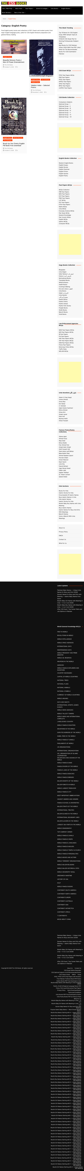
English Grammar (64, 169)
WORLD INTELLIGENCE (64, 639)
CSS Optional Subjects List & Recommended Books (66, 972)
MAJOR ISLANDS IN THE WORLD (67, 814)
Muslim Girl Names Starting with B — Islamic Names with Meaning (66, 1095)
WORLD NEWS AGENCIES (65, 710)
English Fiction (63, 171)
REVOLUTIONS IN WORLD (65, 635)
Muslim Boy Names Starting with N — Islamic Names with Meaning (66, 1052)
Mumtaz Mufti (63, 418)
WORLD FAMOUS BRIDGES (65, 777)
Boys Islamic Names (65, 508)
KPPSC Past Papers (65, 81)
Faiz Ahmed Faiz (64, 445)
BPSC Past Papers (64, 86)
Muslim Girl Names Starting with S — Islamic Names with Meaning (66, 1146)
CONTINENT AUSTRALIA (65, 901)
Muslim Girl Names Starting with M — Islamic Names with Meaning (66, 1128)
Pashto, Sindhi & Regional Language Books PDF (67, 986)
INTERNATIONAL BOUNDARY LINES (68, 817)
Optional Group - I (64, 104)
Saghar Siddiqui (64, 472)
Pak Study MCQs (64, 213)
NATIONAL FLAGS (62, 684)
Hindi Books (62, 314)
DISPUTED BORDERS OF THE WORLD (69, 732)
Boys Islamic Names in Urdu (67, 497)
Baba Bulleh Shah (64, 453)
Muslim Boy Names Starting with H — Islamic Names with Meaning (66, 1034)
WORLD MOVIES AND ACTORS (66, 857)
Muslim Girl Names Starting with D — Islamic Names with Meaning (66, 1101)
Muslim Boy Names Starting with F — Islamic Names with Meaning (66, 1028)
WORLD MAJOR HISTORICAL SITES (68, 868)
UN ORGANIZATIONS (63, 747)
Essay (79, 974)
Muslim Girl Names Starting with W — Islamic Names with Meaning (66, 1158)
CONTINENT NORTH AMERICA (66, 894)
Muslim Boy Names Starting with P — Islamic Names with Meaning (66, 1058)
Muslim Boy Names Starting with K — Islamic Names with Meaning (66, 1043)
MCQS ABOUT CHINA (64, 919)
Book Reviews (6, 12)
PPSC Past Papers (64, 79)
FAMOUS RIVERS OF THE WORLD (67, 766)
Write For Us (63, 543)
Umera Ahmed (63, 399)
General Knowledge (65, 215)
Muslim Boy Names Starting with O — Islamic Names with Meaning (66, 1055)
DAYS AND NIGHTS (63, 702)
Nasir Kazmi (62, 462)
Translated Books (64, 280)
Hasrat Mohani (63, 466)
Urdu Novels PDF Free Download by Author (68, 994)
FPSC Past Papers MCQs (66, 75)
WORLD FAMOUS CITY (64, 792)
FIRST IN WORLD (62, 632)
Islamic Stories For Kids (66, 493)
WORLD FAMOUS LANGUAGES (66, 843)
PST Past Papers (64, 202)
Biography (62, 270)
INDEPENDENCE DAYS (64, 650)
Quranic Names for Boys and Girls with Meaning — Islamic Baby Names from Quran (69, 596)
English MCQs (63, 219)
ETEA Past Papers (64, 204)
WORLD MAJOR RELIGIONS (65, 864)
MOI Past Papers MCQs (66, 332)
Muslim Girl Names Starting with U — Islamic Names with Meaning (66, 1152)
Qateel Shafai (63, 477)
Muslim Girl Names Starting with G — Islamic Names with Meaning (66, 1110)
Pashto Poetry (63, 301)
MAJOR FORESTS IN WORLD (66, 784)
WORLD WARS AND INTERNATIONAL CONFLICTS (68, 717)
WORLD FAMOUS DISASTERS (66, 725)
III (70, 108)
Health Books (63, 284)
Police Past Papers (64, 345)
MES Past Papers (64, 194)
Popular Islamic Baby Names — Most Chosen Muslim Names (66, 1010)
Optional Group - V (65, 112)
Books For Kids (63, 491)
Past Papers (29, 8)
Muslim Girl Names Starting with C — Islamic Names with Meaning (66, 1098)
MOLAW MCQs (63, 351)
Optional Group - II (64, 106)
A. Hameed (62, 406)
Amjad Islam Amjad (65, 447)
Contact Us (62, 539)
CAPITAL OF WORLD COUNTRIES (67, 676)
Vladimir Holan (35, 82)
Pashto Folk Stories (65, 306)
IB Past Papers (63, 334)
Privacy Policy (63, 532)
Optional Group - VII (65, 117)
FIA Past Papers (64, 336)
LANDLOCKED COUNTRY (65, 721)
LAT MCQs (62, 200)
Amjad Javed (63, 414)
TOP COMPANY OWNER (64, 832)
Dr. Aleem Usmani (64, 474)
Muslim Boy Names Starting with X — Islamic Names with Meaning (66, 1083)
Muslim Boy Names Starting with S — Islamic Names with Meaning (66, 1067)
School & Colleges (41, 8)
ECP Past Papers (64, 196)
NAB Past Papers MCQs (66, 343)
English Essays (63, 165)
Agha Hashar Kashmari (66, 408)
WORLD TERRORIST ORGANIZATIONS (68, 861)
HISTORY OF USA (62, 879)
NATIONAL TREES (62, 680)
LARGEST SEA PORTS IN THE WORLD (69, 824)
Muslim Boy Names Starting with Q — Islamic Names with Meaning (66, 1061)
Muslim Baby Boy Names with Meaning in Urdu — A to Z (66, 1001)
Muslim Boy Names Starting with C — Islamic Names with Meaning (66, 1019)
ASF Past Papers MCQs (66, 340)
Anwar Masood (63, 460)
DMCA (61, 535)
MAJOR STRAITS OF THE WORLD (67, 806)
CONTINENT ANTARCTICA (65, 908)
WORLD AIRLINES (62, 698)
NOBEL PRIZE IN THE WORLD (66, 736)
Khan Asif (62, 416)
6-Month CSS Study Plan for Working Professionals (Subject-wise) (69, 41)
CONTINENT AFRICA (63, 912)
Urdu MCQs (62, 209)
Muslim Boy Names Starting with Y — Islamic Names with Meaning (66, 1086)
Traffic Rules (63, 349)
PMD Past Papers (64, 198)
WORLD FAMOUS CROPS (65, 839)
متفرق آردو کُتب (63, 297)
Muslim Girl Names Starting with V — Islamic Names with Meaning (66, 1155)
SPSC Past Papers (64, 84)
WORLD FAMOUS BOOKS (65, 886)
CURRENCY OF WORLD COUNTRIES (68, 695)
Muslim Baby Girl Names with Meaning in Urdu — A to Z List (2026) (70, 602)
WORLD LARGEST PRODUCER (66, 788)
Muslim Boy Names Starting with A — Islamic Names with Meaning (66, 1013)
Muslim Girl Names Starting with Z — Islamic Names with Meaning (68, 1167)
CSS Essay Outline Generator (72, 970)
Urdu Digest (62, 272)
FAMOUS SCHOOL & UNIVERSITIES (68, 803)
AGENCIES (60, 665)
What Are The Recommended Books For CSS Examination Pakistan (68, 52)
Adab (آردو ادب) (63, 293)
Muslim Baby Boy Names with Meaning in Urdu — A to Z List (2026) (70, 606)
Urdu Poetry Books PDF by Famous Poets (69, 996)
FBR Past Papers (64, 192)
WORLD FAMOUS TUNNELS (65, 740)
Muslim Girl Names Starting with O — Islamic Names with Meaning (66, 1134)
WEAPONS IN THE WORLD (65, 661)
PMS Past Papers (64, 77)
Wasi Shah (62, 441)
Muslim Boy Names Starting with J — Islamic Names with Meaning (66, 1040)
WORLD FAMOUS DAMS (64, 763)
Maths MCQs (63, 206)
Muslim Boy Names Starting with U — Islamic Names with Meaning (66, 1073)
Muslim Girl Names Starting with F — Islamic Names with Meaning (66, 1107)
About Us (62, 528)
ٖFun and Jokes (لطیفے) (66, 289)
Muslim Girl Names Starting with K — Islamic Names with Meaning (66, 1122)
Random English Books (66, 163)
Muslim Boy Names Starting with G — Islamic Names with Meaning (66, 1031)
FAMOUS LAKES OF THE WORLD (67, 770)
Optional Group (64, 108)
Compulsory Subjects (65, 102)
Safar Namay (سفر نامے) (66, 274)
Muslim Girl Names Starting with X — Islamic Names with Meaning (66, 1161)
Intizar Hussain (63, 420)
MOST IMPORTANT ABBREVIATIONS (68, 795)
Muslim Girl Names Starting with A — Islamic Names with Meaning (66, 1092)
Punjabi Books (63, 308)
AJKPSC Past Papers (65, 88)
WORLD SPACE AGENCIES (65, 642)
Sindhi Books (63, 310)
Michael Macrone (18, 137)
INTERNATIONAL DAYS (64, 646)
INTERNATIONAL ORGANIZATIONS (68, 750)
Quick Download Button (74, 990)
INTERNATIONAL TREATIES (65, 810)
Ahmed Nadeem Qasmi (66, 455)
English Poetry (7, 56)
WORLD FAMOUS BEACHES (65, 773)
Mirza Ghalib (63, 443)
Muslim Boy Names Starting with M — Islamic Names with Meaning (66, 1049)
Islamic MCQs (63, 221)
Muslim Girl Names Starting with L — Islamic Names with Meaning (66, 1125)
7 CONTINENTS (62, 915)
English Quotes (63, 173)
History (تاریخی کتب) (65, 276)
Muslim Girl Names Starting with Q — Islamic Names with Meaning (66, 1140)
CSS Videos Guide (64, 974)
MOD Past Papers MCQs (66, 330)
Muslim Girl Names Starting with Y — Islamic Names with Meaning (66, 1164)
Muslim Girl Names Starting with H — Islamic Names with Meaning (66, 1113)
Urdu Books (54, 8)
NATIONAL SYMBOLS (63, 691)
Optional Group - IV (65, 110)
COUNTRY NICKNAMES (64, 673)
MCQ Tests (18, 8)
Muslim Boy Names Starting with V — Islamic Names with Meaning (66, 1077)
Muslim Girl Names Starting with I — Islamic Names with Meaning (66, 1116)
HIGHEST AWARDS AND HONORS (67, 799)
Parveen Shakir (63, 458)
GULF (59, 883)
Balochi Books (63, 312)
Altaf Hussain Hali (64, 449)
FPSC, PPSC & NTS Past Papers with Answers (67, 976)
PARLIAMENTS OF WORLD (65, 743)
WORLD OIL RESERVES (64, 658)
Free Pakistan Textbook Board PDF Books (69, 978)
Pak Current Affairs (65, 217)
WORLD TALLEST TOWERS (65, 713)
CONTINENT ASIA (62, 905)
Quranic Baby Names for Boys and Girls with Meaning (68, 1007)
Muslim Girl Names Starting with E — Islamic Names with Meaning (66, 1104)
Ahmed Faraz (63, 438)
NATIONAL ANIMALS (63, 687)
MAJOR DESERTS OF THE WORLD (67, 781)
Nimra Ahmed (63, 410)
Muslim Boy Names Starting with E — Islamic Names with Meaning (66, 1025)
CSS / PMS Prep (7, 8)
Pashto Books (63, 299)
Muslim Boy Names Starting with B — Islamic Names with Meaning (66, 1016)
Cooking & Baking (64, 286)
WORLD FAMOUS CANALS (65, 835)
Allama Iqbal (63, 436)
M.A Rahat (62, 404)
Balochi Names (63, 514)
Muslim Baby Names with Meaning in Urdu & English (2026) (66, 983)
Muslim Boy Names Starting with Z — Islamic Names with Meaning (66, 1089)
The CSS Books (9, 65)
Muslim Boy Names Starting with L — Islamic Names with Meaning (66, 1046)
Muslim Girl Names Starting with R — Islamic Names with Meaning (66, 1143)
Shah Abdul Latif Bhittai (66, 451)
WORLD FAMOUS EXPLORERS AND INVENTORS (68, 669)
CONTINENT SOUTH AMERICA (66, 890)
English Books (65, 8)
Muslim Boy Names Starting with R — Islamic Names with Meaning (66, 1064)
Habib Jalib (62, 470)
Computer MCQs (64, 223)
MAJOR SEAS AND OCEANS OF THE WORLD (68, 759)
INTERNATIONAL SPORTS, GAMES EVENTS (68, 706)
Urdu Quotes (63, 295)
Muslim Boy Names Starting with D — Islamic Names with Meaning (66, 1022)
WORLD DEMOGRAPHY (64, 828)
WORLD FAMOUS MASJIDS (65, 846)
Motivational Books (65, 278)
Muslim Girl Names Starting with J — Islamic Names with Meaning (66, 1119)
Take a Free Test (19, 12)
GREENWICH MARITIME (64, 875)
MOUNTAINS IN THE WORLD (66, 729)
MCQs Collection (64, 190)
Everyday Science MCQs (66, 211)
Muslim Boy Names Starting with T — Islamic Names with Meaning (66, 1070)
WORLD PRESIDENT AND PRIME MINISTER (67, 654)
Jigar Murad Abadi (64, 468)
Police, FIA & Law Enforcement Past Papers (68, 988)
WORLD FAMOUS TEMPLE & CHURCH (69, 850)
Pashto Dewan (63, 303)
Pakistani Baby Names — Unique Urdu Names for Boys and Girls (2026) (69, 591)
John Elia (62, 464)
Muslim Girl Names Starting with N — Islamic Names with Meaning (66, 1131)
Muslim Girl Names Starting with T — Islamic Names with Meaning (66, 1149)
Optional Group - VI (65, 114)
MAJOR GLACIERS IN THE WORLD (68, 821)
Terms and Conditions (74, 992)
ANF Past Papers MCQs (66, 338)
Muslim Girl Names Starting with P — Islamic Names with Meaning (66, 1137)
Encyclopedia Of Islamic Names (69, 495)
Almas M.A (62, 412)
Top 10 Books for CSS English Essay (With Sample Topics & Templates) (68, 35)
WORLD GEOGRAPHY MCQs (66, 872)
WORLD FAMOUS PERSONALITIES (67, 854)
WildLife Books (63, 282)
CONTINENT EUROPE (64, 897)
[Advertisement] (70, 137)
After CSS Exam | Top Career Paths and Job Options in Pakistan (69, 610)
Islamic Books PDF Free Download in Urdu (69, 981)
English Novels (63, 167)
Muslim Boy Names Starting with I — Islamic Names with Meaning (66, 1037)
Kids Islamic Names (65, 499)
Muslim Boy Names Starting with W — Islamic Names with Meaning (65, 1080)
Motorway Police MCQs (66, 347)
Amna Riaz (62, 401)
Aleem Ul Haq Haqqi (65, 397)
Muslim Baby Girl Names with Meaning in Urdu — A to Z (66, 1004)
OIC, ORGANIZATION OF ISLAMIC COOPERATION (67, 754)
